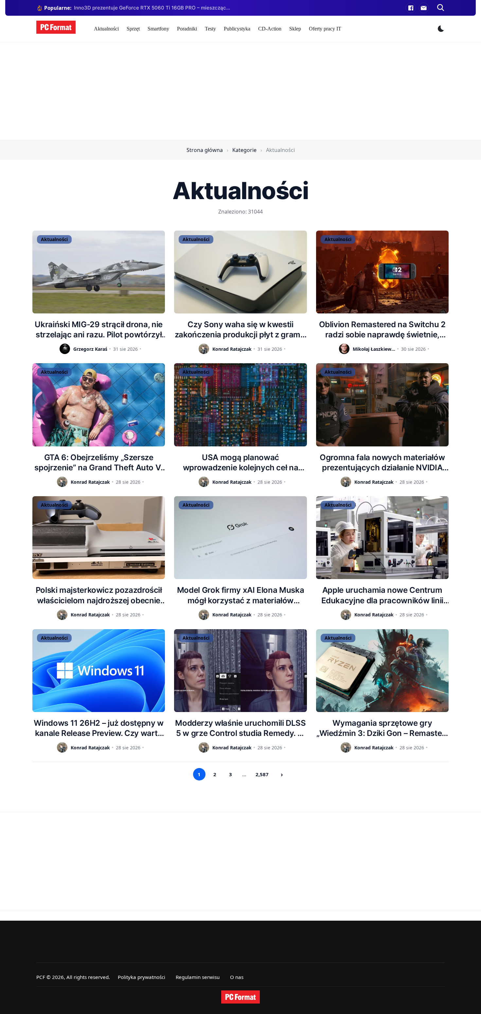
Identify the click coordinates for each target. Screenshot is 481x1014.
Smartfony (158, 28)
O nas (236, 977)
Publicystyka (237, 28)
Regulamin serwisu (198, 977)
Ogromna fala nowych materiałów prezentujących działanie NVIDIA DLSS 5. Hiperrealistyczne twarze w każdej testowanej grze (382, 463)
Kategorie (244, 150)
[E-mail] (424, 8)
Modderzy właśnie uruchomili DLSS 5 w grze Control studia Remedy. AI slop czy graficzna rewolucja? (240, 728)
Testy (210, 28)
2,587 (262, 774)
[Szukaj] (441, 8)
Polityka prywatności (141, 977)
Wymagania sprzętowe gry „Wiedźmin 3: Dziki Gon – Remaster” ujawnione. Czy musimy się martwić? (382, 728)
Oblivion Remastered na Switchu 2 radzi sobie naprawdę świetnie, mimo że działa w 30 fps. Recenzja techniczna (382, 330)
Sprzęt (133, 28)
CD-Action (269, 28)
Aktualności (106, 28)
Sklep (295, 28)
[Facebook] (410, 8)
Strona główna (205, 150)
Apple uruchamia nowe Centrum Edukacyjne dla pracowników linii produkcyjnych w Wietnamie (382, 595)
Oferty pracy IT (325, 28)
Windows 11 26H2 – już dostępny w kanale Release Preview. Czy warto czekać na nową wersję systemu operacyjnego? (98, 728)
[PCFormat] (240, 997)
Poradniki (187, 28)
